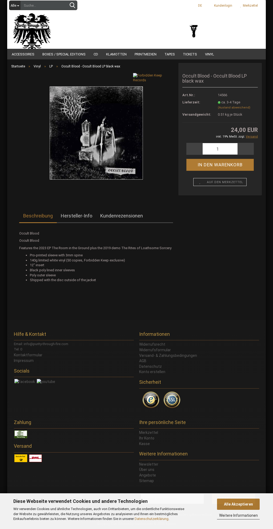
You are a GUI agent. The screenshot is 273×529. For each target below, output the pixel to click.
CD (96, 54)
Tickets (190, 54)
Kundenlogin (222, 5)
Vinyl (209, 54)
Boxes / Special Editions (64, 54)
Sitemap (146, 481)
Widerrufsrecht (152, 344)
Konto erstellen (152, 372)
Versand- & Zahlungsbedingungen (168, 355)
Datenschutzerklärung (151, 519)
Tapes (169, 54)
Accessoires (23, 54)
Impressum (24, 360)
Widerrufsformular (155, 350)
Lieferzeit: (191, 102)
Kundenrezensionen (121, 216)
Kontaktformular (28, 355)
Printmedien (145, 54)
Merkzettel (249, 5)
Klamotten (116, 54)
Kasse (144, 444)
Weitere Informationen (238, 515)
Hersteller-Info (76, 216)
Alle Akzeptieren (238, 504)
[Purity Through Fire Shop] (53, 26)
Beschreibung (38, 216)
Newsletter (148, 464)
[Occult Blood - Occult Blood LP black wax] (96, 133)
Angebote (147, 475)
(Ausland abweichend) (234, 107)
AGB (142, 361)
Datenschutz (150, 366)
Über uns (146, 469)
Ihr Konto (146, 438)
